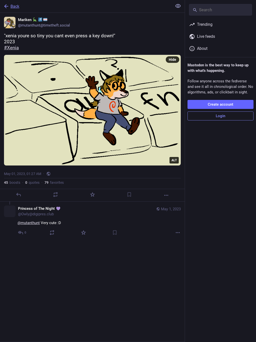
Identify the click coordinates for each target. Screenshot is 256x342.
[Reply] (19, 195)
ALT (174, 160)
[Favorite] (93, 195)
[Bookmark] (129, 195)
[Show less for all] (178, 6)
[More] (166, 195)
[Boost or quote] (55, 195)
